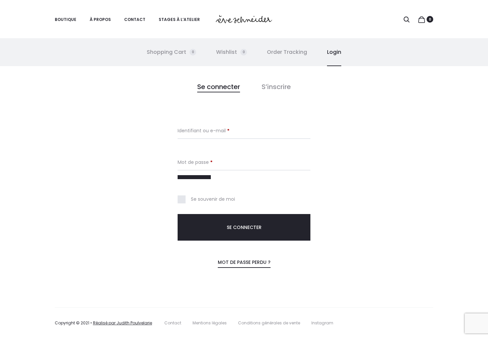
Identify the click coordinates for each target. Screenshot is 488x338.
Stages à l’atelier (179, 19)
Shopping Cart (170, 52)
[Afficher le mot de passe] (194, 177)
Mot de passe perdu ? (244, 262)
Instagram (322, 323)
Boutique (65, 19)
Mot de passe (208, 162)
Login (334, 52)
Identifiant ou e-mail (216, 130)
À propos (100, 19)
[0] (421, 19)
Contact (134, 19)
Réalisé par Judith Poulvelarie (122, 323)
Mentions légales (210, 323)
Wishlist (230, 52)
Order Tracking (287, 52)
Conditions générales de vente (269, 323)
